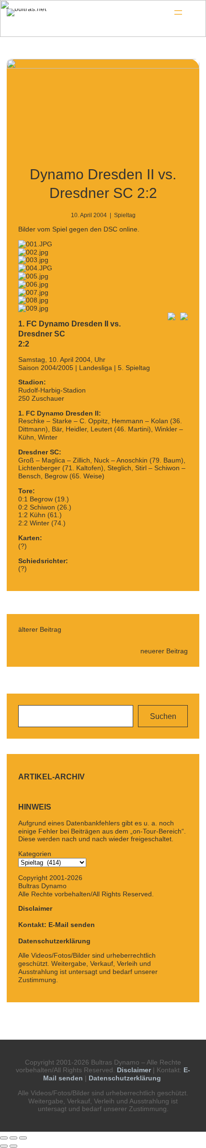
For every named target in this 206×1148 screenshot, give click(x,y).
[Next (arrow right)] (13, 1146)
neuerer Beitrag (164, 651)
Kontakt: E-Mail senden (56, 924)
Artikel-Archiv (51, 777)
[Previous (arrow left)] (4, 1146)
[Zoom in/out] (23, 1137)
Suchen (163, 716)
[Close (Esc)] (4, 1137)
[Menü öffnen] (178, 12)
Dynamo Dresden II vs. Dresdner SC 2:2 (103, 183)
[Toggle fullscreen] (13, 1137)
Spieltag (125, 215)
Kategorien (34, 854)
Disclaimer (35, 908)
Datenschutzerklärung (54, 941)
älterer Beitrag (39, 629)
